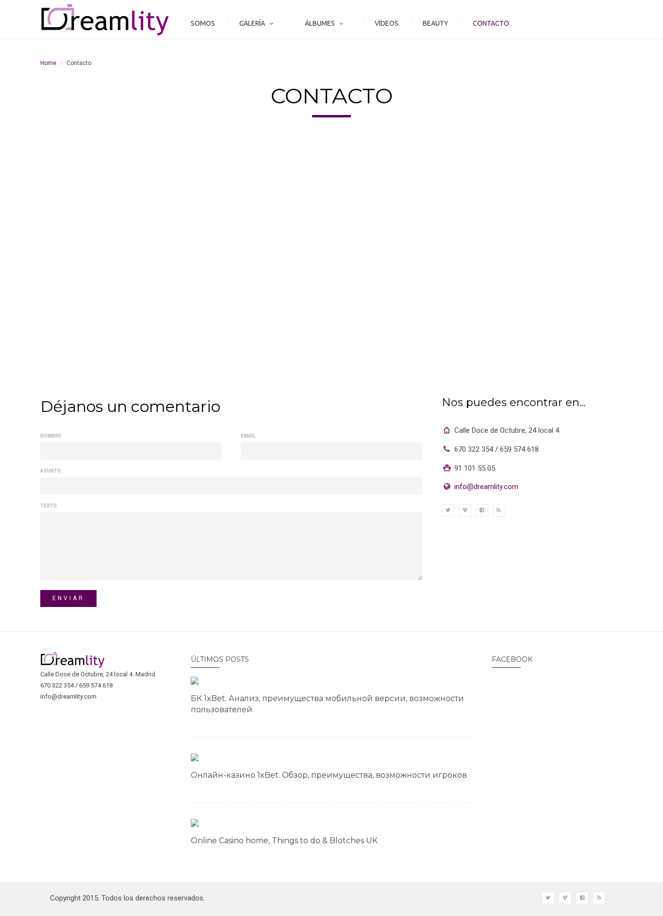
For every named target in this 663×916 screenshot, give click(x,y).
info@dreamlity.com (486, 486)
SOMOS (203, 23)
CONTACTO (491, 23)
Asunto (50, 471)
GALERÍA (252, 23)
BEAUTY (435, 23)
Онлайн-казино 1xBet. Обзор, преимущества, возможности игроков (329, 775)
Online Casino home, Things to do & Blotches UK (284, 840)
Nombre (51, 436)
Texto (48, 505)
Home (48, 63)
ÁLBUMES (320, 23)
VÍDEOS (386, 23)
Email (248, 436)
